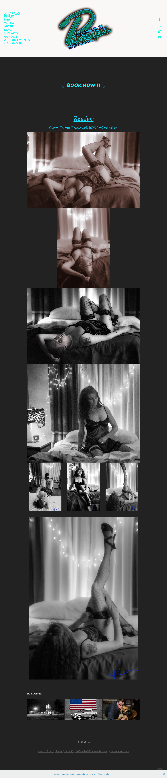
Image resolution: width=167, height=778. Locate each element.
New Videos (9, 21)
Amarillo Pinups (12, 15)
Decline (106, 774)
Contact (10, 36)
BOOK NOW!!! (83, 85)
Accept (100, 774)
